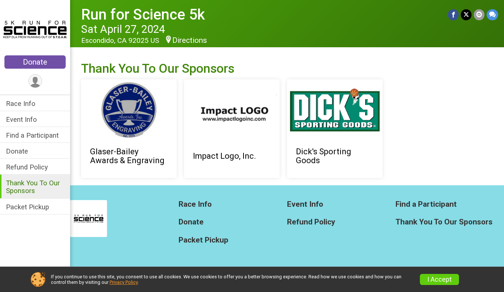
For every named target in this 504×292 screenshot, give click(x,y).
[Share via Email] (479, 14)
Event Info (21, 119)
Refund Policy (27, 167)
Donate (35, 62)
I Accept (439, 279)
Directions (189, 40)
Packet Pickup (27, 207)
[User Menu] (35, 81)
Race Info (20, 103)
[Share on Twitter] (466, 14)
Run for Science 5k (143, 14)
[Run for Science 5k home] (35, 28)
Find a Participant (32, 135)
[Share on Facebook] (453, 14)
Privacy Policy (124, 282)
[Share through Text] (492, 14)
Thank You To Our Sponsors (33, 187)
